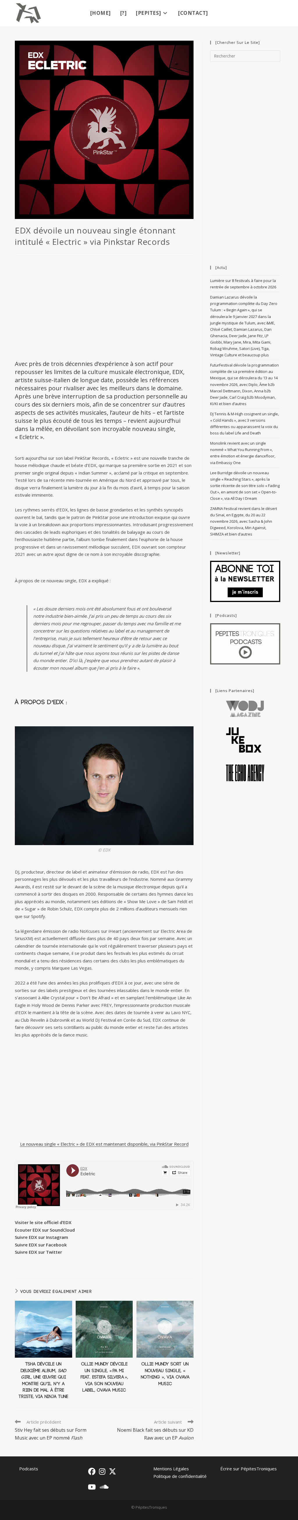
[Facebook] (91, 1471)
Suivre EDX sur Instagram (41, 1237)
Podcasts (28, 1469)
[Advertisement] (104, 306)
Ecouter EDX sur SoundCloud (45, 1230)
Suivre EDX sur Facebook (41, 1245)
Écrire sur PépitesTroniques (248, 1469)
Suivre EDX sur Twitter (38, 1252)
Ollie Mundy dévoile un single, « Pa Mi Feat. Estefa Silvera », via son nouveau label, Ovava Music (104, 1377)
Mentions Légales (171, 1469)
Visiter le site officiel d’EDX (43, 1222)
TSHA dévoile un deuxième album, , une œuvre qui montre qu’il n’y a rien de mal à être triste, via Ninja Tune (43, 1380)
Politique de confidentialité (180, 1476)
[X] (112, 1471)
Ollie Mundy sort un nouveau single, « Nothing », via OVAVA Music (165, 1374)
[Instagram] (102, 1471)
